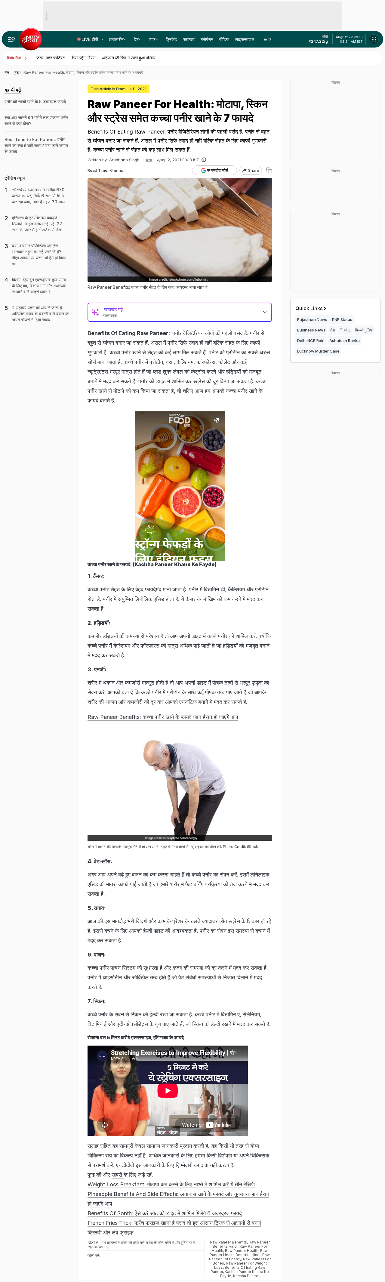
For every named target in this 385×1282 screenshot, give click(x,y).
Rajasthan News (312, 319)
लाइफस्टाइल (244, 39)
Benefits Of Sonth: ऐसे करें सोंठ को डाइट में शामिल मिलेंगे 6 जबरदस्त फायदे (165, 1213)
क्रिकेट (171, 39)
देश (136, 39)
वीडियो (224, 39)
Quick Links (309, 308)
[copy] (269, 170)
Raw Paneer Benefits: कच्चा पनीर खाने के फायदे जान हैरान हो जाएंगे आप (163, 717)
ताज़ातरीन (116, 39)
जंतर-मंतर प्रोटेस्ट (50, 57)
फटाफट (189, 39)
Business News (311, 330)
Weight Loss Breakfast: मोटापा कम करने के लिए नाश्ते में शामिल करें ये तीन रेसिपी (171, 1184)
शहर (152, 39)
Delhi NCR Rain (311, 340)
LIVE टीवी (90, 39)
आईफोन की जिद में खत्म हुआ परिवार (129, 57)
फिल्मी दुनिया (364, 330)
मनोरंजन (207, 39)
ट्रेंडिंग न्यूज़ (15, 178)
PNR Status (342, 319)
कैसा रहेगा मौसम (83, 57)
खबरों (118, 1175)
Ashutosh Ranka (344, 340)
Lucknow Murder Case (318, 351)
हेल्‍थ (149, 159)
